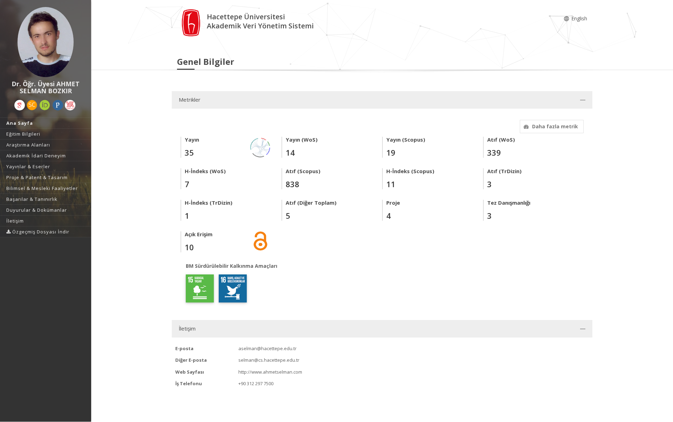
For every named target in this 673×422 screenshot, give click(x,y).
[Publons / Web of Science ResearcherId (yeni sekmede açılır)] (58, 105)
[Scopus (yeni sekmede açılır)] (32, 105)
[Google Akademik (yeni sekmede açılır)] (19, 105)
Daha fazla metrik (555, 126)
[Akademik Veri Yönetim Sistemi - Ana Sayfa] (192, 22)
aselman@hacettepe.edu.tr (267, 348)
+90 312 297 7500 (255, 383)
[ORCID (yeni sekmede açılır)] (45, 105)
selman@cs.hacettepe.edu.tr (268, 360)
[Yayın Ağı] (260, 147)
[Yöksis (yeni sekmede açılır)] (70, 105)
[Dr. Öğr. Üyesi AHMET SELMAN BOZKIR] (45, 42)
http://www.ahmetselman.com (270, 372)
